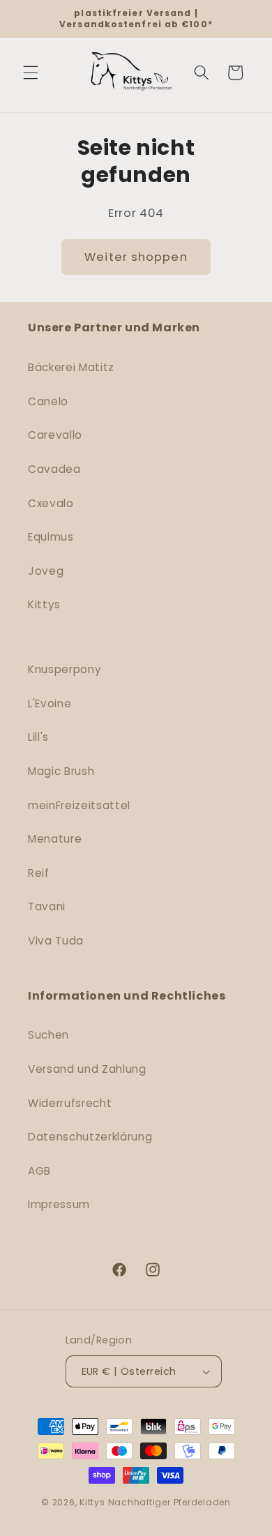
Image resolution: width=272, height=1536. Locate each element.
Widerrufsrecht (70, 1103)
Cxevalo (51, 503)
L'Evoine (49, 703)
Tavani (47, 906)
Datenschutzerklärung (90, 1136)
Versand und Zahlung (87, 1069)
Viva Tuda (56, 940)
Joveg (45, 571)
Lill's (38, 737)
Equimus (51, 536)
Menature (55, 838)
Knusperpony (64, 669)
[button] (30, 72)
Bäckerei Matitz (71, 367)
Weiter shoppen (135, 257)
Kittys (44, 604)
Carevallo (55, 435)
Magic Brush (61, 771)
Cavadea (54, 469)
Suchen (48, 1034)
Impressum (59, 1204)
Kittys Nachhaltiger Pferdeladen (155, 1502)
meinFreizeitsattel (79, 805)
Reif (39, 873)
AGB (39, 1171)
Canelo (48, 401)
